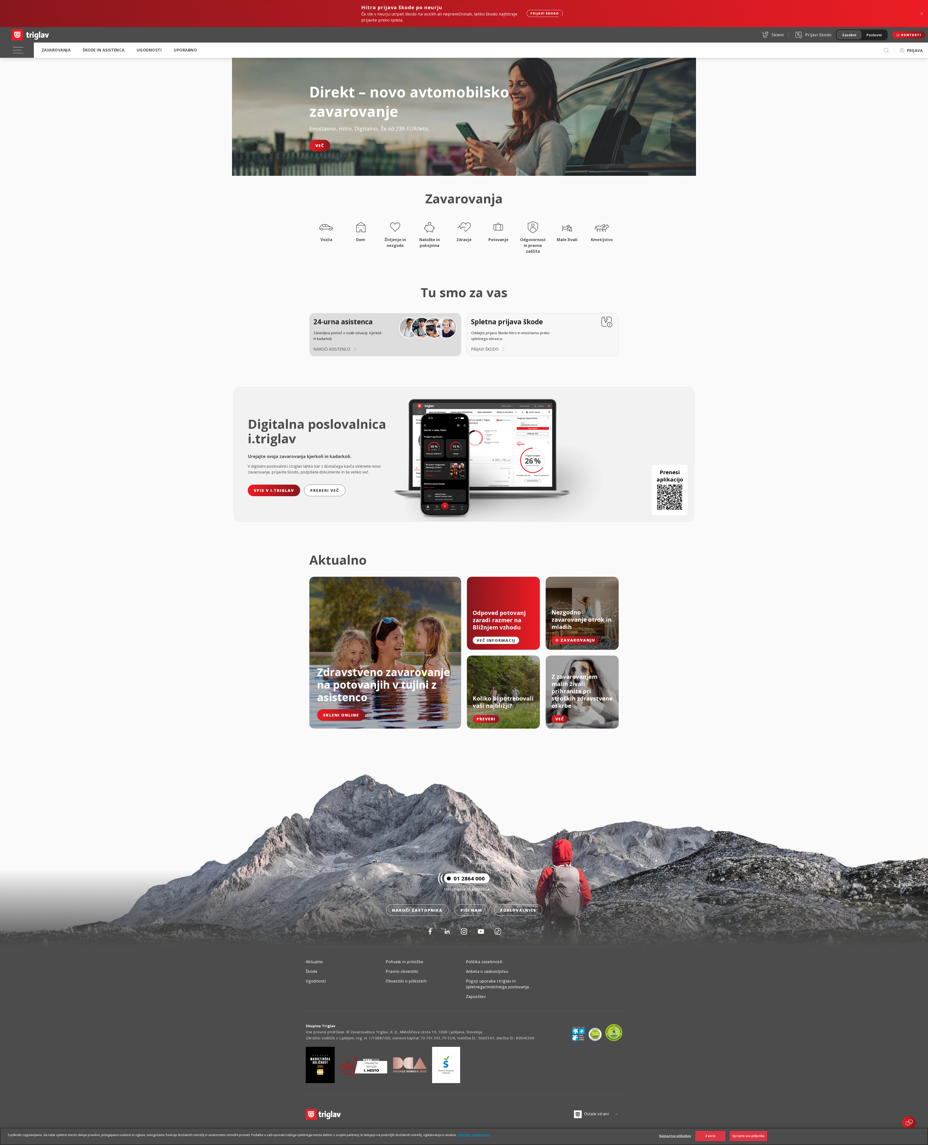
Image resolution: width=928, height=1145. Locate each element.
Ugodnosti (149, 50)
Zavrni (710, 1136)
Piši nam (471, 910)
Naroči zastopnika (417, 910)
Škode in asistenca (104, 50)
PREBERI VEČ (324, 490)
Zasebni (849, 34)
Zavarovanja (56, 50)
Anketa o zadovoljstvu (487, 971)
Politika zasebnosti (484, 961)
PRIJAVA (915, 50)
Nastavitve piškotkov (675, 1136)
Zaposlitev (476, 996)
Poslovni (874, 34)
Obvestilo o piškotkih (406, 981)
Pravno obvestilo (402, 971)
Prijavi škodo (544, 13)
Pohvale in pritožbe (404, 961)
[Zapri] (920, 1135)
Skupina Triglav (321, 1025)
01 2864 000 (469, 878)
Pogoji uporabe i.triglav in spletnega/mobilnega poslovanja (497, 984)
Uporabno (185, 50)
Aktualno (314, 961)
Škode (311, 971)
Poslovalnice (518, 910)
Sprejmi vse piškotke (748, 1136)
